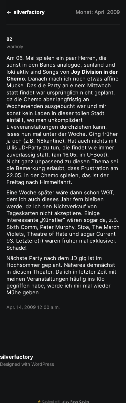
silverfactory (29, 12)
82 (9, 39)
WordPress (42, 364)
